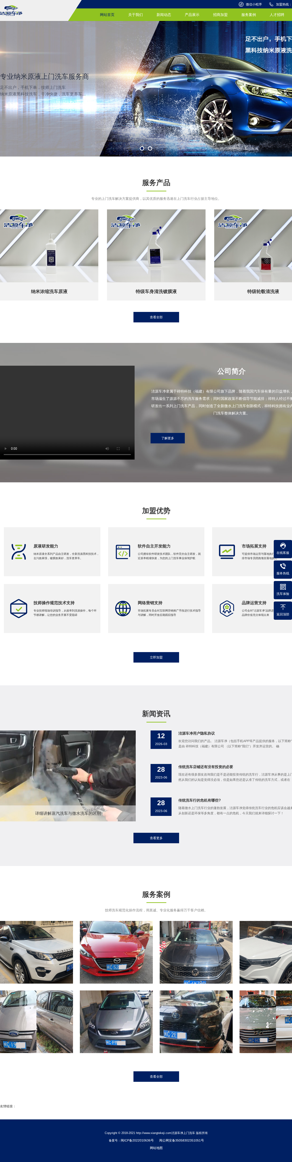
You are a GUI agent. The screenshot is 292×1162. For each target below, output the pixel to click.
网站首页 (107, 15)
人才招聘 (277, 15)
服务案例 (248, 15)
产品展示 (192, 15)
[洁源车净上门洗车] (11, 10)
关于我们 (135, 15)
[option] (146, 89)
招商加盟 (220, 15)
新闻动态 (163, 15)
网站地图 (156, 1148)
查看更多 (156, 838)
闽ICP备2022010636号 (137, 1140)
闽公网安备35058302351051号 (181, 1140)
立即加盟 (156, 657)
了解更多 (167, 438)
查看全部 (156, 317)
